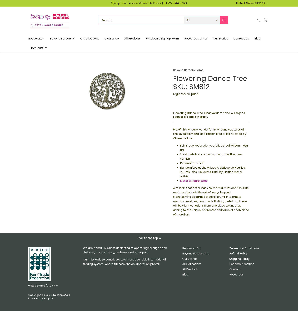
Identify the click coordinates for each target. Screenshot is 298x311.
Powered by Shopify (40, 298)
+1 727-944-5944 (175, 3)
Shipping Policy (239, 259)
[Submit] (224, 20)
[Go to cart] (266, 20)
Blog (185, 275)
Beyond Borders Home (188, 70)
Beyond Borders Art (195, 253)
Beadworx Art (191, 248)
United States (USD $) (250, 3)
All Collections (191, 264)
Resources (236, 275)
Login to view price (185, 94)
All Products (190, 269)
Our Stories (189, 259)
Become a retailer (241, 264)
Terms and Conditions (244, 248)
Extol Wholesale (60, 295)
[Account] (258, 20)
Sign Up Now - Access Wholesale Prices (137, 3)
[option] (107, 89)
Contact (235, 269)
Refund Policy (238, 253)
